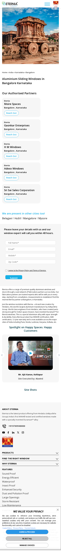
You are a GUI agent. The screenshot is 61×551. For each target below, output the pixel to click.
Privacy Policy (18, 528)
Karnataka (19, 72)
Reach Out (11, 113)
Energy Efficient (10, 477)
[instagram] (8, 432)
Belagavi (7, 218)
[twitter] (18, 432)
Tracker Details (30, 528)
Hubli (17, 218)
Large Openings (10, 497)
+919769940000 (17, 425)
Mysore (42, 218)
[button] (58, 509)
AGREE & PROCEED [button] (27, 532)
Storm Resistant (10, 501)
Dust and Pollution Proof (15, 493)
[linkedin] (22, 432)
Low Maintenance (11, 505)
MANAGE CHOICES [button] (27, 545)
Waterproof (8, 481)
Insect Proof (8, 485)
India (11, 72)
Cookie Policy (7, 528)
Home (4, 72)
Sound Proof (9, 473)
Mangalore (29, 218)
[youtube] (13, 432)
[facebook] (3, 432)
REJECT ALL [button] (27, 538)
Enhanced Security (12, 489)
